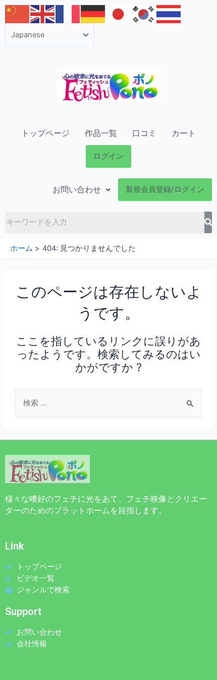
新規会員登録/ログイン (165, 189)
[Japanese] (118, 13)
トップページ (45, 133)
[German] (93, 13)
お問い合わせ (76, 189)
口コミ (144, 133)
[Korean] (143, 13)
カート (184, 133)
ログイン (108, 156)
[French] (68, 13)
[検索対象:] (108, 402)
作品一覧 (101, 133)
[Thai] (169, 13)
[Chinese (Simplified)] (17, 13)
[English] (43, 13)
